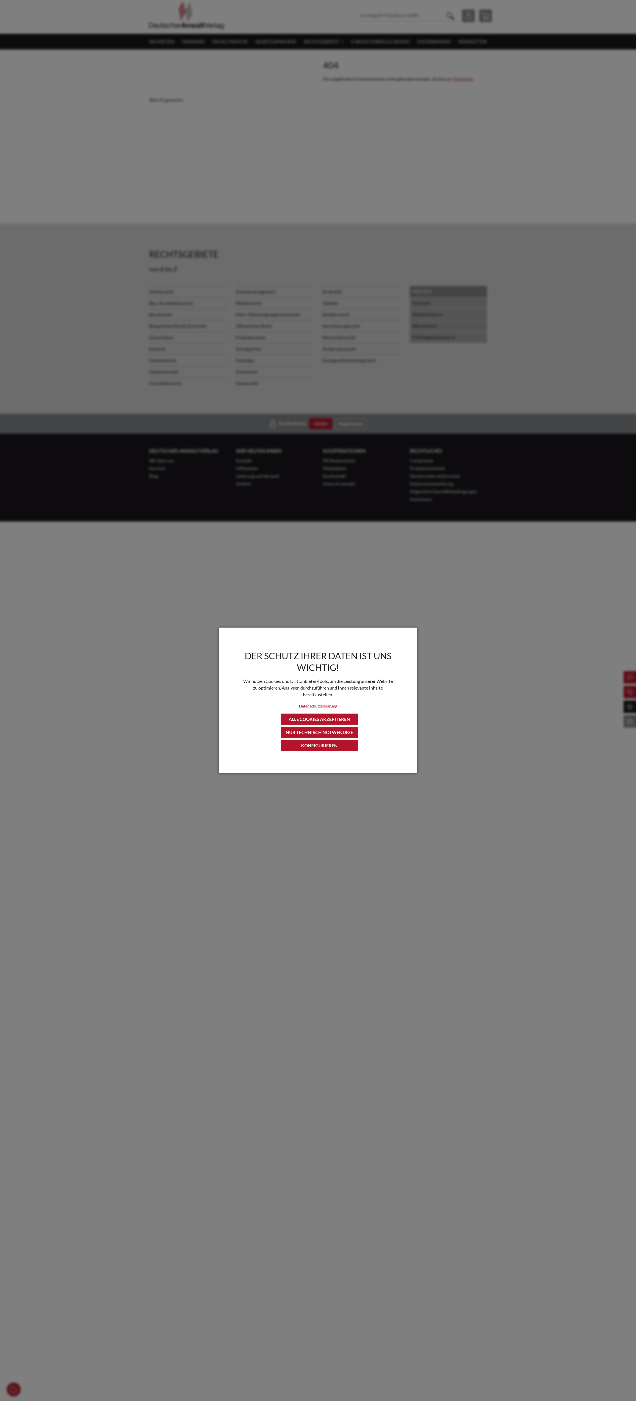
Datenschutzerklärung (318, 705)
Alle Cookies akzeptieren (319, 719)
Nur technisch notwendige (319, 732)
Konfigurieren (319, 745)
